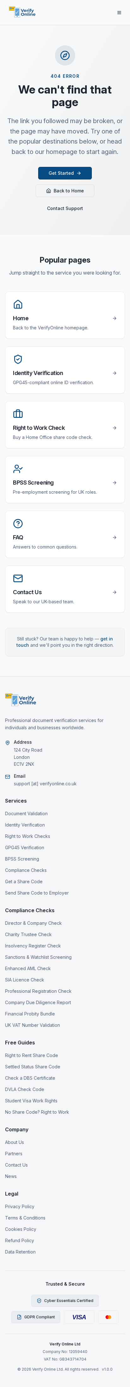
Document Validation (26, 813)
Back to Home (69, 190)
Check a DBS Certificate (30, 1078)
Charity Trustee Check (28, 934)
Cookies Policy (20, 1229)
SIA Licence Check (24, 979)
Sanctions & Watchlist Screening (38, 957)
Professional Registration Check (38, 991)
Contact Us (16, 1165)
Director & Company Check (33, 923)
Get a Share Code (24, 881)
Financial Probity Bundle (30, 1013)
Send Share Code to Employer (37, 892)
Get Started (61, 173)
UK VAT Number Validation (32, 1025)
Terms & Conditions (25, 1217)
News (11, 1176)
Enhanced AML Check (28, 968)
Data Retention (20, 1251)
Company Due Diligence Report (38, 1002)
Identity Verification (25, 824)
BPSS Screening (22, 858)
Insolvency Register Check (33, 945)
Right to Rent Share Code (31, 1055)
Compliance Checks (26, 870)
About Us (14, 1142)
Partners (13, 1153)
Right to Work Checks (27, 836)
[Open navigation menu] (119, 12)
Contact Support (65, 208)
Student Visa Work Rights (31, 1100)
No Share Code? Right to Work (37, 1112)
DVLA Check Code (24, 1089)
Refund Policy (19, 1240)
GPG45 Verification (24, 847)
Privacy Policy (19, 1206)
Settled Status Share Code (32, 1066)
